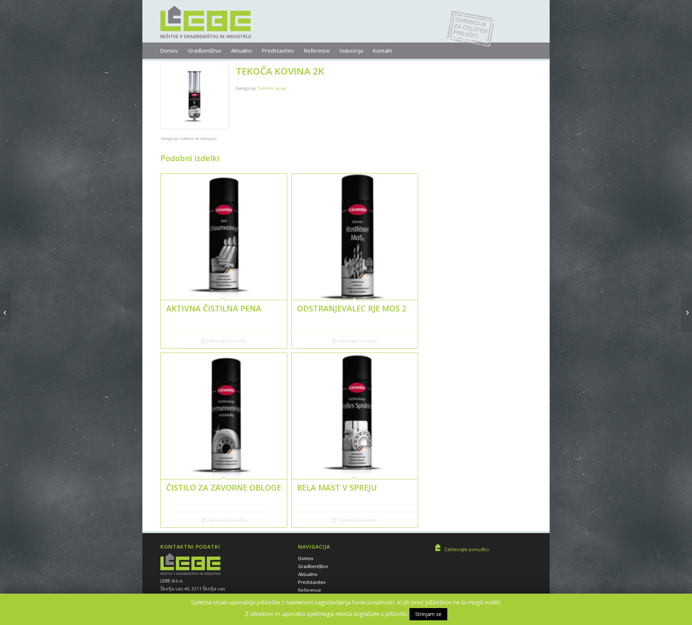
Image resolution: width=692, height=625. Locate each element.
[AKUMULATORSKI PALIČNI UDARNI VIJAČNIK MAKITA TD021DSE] (5, 312)
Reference (309, 590)
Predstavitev (312, 582)
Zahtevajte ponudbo (226, 340)
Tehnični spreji (272, 88)
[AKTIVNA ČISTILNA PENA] (686, 312)
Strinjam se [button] (428, 614)
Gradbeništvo (313, 566)
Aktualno (308, 574)
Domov (306, 558)
